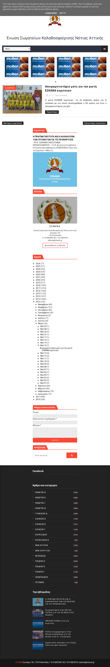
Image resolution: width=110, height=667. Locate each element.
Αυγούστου (43, 315)
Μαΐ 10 (43, 361)
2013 (38, 299)
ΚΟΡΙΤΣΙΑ (10, 88)
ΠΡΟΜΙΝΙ (39, 582)
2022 (38, 274)
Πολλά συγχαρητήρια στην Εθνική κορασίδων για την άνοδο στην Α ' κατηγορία (58, 634)
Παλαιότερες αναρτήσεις (95, 123)
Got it (63, 13)
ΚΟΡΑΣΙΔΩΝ (41, 535)
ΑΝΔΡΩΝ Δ (40, 508)
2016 (38, 291)
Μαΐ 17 (43, 337)
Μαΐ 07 (43, 369)
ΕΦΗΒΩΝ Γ (40, 529)
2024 (38, 269)
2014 (38, 296)
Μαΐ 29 (43, 326)
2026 (38, 264)
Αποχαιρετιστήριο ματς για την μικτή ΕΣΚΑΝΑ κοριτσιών (56, 349)
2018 (38, 285)
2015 (38, 293)
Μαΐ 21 (43, 334)
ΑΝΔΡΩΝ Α (40, 492)
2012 (38, 302)
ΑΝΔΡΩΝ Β (40, 498)
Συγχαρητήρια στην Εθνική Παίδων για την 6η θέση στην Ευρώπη (59, 612)
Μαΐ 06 (43, 372)
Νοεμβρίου (43, 307)
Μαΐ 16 (43, 340)
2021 (38, 277)
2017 (38, 288)
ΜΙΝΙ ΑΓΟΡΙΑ (41, 545)
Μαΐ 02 (43, 380)
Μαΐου (41, 323)
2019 (38, 283)
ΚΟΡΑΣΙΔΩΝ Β (42, 540)
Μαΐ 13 (43, 353)
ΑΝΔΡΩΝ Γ (40, 503)
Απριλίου (42, 386)
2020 (38, 280)
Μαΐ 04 (43, 375)
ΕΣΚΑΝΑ (19, 662)
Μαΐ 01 (43, 383)
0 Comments (62, 95)
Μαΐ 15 (43, 343)
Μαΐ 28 (43, 329)
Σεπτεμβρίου (44, 313)
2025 (38, 266)
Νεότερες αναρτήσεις (12, 123)
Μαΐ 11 (43, 358)
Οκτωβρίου (43, 310)
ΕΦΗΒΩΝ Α (40, 519)
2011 (38, 397)
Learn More (51, 13)
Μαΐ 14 (43, 345)
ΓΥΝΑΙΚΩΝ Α (41, 514)
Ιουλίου (41, 318)
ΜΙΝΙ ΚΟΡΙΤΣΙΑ (42, 551)
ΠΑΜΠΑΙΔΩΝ (41, 577)
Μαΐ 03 (43, 378)
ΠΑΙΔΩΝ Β (40, 566)
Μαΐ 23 (43, 332)
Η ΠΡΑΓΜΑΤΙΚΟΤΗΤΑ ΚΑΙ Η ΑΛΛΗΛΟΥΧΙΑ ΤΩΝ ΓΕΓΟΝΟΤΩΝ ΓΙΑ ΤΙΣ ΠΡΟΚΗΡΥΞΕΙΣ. (60, 601)
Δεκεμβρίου (43, 304)
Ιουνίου (41, 321)
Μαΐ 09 (43, 364)
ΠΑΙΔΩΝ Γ (40, 572)
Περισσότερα (52, 112)
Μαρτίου (42, 388)
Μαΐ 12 (43, 356)
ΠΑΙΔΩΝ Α (40, 561)
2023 (38, 272)
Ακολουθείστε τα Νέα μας (55, 245)
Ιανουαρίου (43, 394)
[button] (55, 81)
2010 (38, 399)
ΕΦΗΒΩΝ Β (40, 524)
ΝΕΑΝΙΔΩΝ (40, 556)
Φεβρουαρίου (44, 391)
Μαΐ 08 (43, 367)
